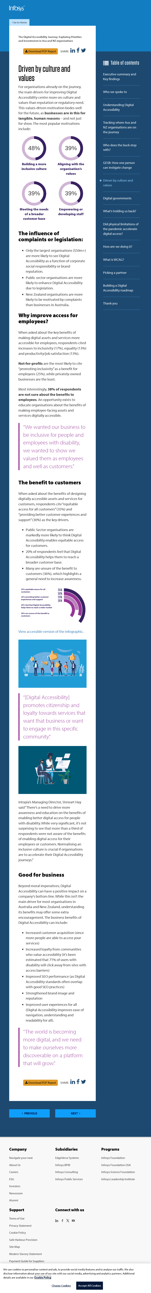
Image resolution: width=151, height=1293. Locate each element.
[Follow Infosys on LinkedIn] (56, 1220)
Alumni (13, 1200)
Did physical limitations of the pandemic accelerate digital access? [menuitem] (120, 229)
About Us (14, 1165)
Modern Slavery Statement (25, 1254)
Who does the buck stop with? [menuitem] (119, 147)
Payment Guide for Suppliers (26, 1261)
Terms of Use (16, 1218)
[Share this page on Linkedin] (72, 51)
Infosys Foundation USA (116, 1165)
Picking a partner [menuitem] (115, 272)
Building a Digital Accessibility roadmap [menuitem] (118, 287)
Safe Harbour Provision (23, 1240)
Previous (30, 1113)
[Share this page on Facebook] (78, 51)
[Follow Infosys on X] (67, 1220)
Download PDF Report (42, 51)
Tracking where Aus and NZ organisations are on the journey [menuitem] (119, 127)
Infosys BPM (62, 1165)
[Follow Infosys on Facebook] (62, 1220)
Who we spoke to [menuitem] (115, 92)
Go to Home (20, 22)
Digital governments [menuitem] (117, 198)
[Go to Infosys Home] (17, 5)
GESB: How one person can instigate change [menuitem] (119, 165)
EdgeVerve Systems (67, 1158)
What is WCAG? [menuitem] (113, 259)
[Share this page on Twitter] (83, 51)
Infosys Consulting (66, 1172)
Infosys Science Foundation (118, 1172)
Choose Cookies (61, 1285)
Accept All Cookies (89, 1285)
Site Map (14, 1247)
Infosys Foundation (113, 1158)
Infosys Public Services (69, 1179)
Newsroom (16, 1193)
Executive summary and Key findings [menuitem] (119, 76)
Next (74, 1113)
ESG (11, 1179)
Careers (13, 1172)
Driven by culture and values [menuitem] (118, 182)
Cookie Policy (17, 1232)
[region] (75, 1278)
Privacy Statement (20, 1225)
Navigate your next (21, 1158)
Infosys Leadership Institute (118, 1179)
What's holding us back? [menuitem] (119, 211)
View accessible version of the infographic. (51, 631)
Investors (14, 1186)
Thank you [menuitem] (110, 303)
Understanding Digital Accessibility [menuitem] (118, 107)
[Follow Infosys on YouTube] (73, 1220)
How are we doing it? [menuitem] (117, 246)
